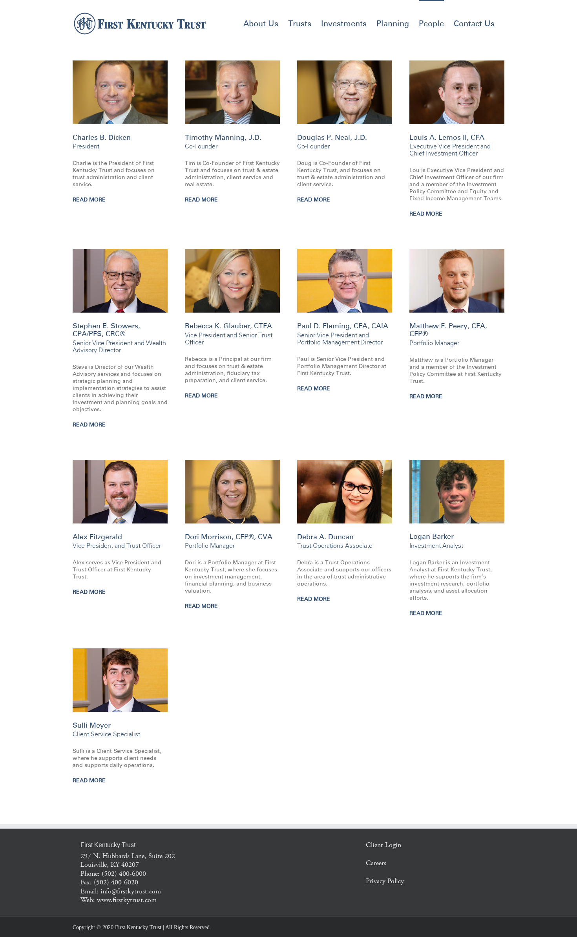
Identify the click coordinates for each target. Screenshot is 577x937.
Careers (376, 862)
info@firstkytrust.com (130, 891)
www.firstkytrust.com (127, 899)
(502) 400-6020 (116, 882)
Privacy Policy (385, 881)
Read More (89, 200)
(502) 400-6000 (124, 873)
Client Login (383, 844)
